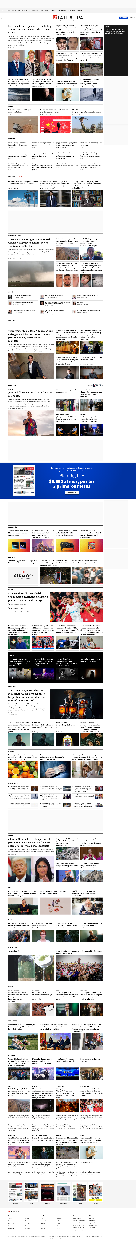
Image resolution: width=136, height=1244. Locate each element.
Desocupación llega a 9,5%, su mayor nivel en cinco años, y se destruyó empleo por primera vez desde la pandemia (91, 335)
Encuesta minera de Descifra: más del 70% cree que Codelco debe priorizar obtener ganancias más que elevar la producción (67, 335)
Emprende (35, 990)
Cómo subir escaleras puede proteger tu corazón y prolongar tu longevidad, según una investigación (90, 83)
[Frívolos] (74, 303)
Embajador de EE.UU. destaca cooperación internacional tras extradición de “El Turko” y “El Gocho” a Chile (65, 155)
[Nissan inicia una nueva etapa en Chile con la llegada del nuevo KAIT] (43, 1073)
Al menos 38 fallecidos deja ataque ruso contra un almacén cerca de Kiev (67, 164)
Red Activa (83, 990)
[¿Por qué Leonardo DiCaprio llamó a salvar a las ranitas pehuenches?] (67, 430)
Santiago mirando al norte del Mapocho (54, 311)
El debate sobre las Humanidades (23, 302)
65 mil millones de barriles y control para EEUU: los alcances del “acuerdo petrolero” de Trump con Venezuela (91, 154)
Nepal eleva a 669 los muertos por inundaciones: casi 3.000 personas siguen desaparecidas (67, 842)
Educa (58, 990)
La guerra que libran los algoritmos (86, 112)
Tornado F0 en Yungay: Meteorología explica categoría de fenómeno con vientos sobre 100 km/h (43, 154)
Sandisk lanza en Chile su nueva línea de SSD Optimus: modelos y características (19, 1164)
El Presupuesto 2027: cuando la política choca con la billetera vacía (57, 303)
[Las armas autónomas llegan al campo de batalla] (23, 124)
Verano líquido (14, 951)
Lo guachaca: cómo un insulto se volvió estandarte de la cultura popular (19, 926)
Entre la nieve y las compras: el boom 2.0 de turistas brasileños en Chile (23, 183)
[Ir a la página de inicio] (68, 17)
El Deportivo (35, 10)
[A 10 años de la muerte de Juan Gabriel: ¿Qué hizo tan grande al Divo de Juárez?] (43, 674)
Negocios (20, 10)
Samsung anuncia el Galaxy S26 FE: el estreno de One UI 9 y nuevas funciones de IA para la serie (19, 1174)
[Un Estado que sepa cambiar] (42, 297)
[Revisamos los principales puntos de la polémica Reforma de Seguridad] (91, 430)
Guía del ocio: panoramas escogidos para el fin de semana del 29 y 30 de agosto (79, 952)
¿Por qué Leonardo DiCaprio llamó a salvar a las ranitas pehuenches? (66, 419)
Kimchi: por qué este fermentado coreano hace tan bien (90, 1173)
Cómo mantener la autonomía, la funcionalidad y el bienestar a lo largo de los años (21, 1027)
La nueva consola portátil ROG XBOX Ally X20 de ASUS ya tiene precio (66, 533)
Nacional (14, 10)
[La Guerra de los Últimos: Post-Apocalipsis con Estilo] (43, 739)
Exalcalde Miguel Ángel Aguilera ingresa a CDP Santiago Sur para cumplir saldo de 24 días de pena (90, 242)
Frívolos (80, 302)
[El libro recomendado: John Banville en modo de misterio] (91, 936)
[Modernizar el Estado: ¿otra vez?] (74, 297)
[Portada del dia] (24, 495)
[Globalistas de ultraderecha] (10, 297)
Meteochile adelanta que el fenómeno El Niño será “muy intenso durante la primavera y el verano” (19, 83)
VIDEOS (11, 655)
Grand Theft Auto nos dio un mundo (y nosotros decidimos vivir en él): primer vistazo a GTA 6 (19, 1141)
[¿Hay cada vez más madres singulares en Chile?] (90, 674)
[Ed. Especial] (63, 1201)
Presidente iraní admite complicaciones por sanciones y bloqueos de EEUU (67, 866)
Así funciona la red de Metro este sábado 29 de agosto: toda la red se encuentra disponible (54, 563)
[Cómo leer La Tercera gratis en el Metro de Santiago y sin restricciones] (87, 575)
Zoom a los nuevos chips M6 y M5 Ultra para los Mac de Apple (18, 533)
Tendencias (60, 1086)
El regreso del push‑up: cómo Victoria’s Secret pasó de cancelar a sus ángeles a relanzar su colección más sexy (42, 166)
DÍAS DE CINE (36, 722)
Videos (46, 10)
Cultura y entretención (39, 1135)
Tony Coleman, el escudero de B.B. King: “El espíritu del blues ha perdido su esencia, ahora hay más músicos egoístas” (27, 695)
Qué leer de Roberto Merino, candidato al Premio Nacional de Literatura (85, 893)
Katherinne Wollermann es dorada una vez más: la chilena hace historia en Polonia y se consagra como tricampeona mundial (91, 630)
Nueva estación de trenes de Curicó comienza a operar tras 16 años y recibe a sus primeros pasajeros (18, 154)
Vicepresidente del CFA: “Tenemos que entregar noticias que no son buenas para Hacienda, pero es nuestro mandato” (30, 336)
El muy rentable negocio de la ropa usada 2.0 (67, 391)
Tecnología (27, 10)
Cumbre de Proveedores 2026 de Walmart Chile (65, 1060)
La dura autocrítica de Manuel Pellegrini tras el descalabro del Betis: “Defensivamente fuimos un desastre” (18, 630)
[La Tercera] (15, 1201)
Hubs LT (11, 987)
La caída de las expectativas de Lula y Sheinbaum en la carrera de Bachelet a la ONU (30, 29)
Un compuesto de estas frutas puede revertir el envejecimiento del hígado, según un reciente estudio (23, 757)
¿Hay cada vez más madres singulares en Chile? (90, 660)
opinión (10, 389)
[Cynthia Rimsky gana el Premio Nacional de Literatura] (43, 936)
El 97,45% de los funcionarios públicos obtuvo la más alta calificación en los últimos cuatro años (51, 797)
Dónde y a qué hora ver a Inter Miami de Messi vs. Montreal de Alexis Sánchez (51, 804)
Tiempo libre (13, 947)
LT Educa (79, 10)
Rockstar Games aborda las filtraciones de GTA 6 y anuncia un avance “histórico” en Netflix (43, 534)
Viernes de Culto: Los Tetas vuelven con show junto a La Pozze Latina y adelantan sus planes (66, 662)
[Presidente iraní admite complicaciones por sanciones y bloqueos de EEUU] (67, 876)
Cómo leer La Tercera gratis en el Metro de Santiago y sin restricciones (87, 562)
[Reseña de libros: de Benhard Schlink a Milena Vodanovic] (67, 936)
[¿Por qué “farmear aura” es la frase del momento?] (31, 423)
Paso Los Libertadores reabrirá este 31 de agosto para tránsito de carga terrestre (43, 144)
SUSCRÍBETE (71, 493)
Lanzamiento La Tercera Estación (90, 1060)
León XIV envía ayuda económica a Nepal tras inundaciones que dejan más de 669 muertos (18, 165)
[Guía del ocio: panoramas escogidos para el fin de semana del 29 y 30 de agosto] (79, 968)
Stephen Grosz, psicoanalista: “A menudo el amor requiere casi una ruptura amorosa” (43, 82)
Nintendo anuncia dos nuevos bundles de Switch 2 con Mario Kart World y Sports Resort (91, 534)
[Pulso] (31, 1201)
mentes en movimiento (63, 414)
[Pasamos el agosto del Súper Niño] (10, 311)
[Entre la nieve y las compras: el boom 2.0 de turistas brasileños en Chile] (23, 198)
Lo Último (53, 10)
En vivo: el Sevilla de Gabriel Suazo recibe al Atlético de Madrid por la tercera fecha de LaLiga (28, 596)
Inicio (3, 10)
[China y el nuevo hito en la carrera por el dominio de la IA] (55, 124)
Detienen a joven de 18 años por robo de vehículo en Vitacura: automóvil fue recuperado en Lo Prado (91, 165)
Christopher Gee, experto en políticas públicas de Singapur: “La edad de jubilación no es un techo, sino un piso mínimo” (87, 1028)
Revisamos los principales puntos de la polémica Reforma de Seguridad (89, 419)
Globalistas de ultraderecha (22, 295)
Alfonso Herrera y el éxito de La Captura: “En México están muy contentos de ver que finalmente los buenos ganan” (19, 727)
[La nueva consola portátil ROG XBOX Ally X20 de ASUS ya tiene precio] (67, 545)
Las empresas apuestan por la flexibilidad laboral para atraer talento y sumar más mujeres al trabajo (91, 996)
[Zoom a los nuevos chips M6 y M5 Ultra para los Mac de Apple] (19, 545)
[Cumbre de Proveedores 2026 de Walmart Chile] (67, 1073)
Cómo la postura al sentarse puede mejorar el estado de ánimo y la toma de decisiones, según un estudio (87, 757)
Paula (58, 79)
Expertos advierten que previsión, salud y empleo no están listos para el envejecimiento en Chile (55, 1027)
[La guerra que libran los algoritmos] (87, 124)
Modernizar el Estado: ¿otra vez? (87, 295)
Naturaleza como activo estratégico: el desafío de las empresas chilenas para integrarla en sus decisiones (19, 997)
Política (8, 10)
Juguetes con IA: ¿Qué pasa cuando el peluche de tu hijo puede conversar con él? (66, 84)
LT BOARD (12, 385)
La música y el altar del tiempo (65, 726)
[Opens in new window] (47, 1201)
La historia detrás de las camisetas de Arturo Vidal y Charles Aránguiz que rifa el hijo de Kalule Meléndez (67, 629)
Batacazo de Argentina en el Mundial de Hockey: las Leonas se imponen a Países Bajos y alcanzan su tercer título (43, 630)
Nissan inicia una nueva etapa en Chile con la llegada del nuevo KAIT (42, 1061)
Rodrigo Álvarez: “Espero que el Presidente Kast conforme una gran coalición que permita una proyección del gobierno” (87, 185)
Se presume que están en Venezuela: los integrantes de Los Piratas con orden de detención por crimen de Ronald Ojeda (67, 30)
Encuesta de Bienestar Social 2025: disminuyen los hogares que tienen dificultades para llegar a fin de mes (67, 361)
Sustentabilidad (13, 990)
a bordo (82, 414)
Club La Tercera (62, 10)
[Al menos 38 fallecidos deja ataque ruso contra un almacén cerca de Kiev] (91, 876)
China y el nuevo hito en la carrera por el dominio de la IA (54, 111)
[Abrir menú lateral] (2, 18)
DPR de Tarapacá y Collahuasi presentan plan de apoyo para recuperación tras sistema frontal (17, 144)
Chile (9, 1086)
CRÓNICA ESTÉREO (61, 722)
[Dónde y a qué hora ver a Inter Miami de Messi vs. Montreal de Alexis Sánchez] (67, 805)
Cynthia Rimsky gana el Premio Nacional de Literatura (42, 926)
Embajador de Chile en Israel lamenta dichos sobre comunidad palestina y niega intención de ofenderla (67, 57)
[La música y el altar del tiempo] (67, 739)
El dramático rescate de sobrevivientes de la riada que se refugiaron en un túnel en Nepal (19, 662)
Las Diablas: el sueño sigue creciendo (89, 310)
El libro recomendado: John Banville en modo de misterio (91, 926)
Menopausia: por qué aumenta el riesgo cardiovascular (53, 892)
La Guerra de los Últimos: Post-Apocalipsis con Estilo (43, 726)
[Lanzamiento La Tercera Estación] (91, 1073)
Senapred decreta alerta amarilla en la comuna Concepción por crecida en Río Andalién (91, 144)
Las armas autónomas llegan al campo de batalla (20, 111)
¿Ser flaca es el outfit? (86, 1162)
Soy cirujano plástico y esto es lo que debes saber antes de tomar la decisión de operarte (54, 757)
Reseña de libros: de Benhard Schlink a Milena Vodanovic (66, 926)
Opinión (75, 109)
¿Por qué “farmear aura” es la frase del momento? (30, 394)
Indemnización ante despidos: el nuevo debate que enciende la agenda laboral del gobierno (91, 393)
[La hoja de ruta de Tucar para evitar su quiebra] (91, 372)
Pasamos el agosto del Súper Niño (24, 310)
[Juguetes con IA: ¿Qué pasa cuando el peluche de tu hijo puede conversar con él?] (67, 94)
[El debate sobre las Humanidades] (10, 303)
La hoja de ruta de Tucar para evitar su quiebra (91, 359)
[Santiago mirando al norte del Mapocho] (42, 311)
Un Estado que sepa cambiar (54, 295)
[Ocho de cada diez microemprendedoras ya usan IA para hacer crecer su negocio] (43, 1009)
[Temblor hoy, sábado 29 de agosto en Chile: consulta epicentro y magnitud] (23, 575)
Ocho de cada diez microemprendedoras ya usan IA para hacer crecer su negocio (42, 996)
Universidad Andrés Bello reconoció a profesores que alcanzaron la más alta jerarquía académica (19, 1062)
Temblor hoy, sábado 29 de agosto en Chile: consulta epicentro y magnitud (23, 562)
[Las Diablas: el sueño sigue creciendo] (74, 311)
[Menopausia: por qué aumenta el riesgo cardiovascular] (55, 906)
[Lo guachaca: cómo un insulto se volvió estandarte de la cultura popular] (19, 936)
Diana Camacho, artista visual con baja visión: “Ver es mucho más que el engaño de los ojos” (23, 893)
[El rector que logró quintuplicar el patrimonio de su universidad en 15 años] (67, 1009)
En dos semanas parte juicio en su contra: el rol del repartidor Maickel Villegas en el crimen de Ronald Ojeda (67, 267)
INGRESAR (132, 18)
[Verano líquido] (31, 968)
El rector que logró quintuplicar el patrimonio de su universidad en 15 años (67, 996)
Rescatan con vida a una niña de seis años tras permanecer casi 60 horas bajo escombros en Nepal (91, 57)
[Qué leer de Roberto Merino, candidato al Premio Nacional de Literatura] (87, 906)
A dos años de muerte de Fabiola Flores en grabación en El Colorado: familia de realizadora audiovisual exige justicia (91, 268)
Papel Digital (71, 10)
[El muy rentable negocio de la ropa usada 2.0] (67, 405)
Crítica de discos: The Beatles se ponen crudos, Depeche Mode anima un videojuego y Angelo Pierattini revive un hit (90, 727)
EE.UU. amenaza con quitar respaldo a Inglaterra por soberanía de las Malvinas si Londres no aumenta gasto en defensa (67, 145)
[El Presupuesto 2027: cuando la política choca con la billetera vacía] (42, 303)
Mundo (41, 10)
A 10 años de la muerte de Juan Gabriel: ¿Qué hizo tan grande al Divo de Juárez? (43, 662)
